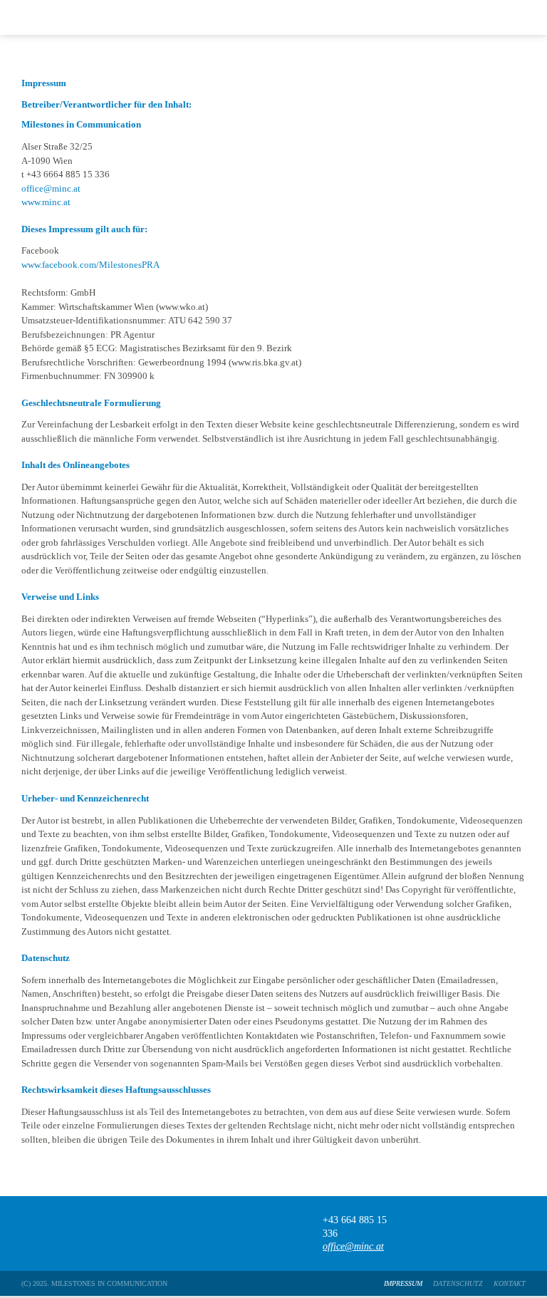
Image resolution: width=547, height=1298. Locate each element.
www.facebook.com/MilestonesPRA (90, 264)
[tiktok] (463, 1233)
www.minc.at (46, 202)
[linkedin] (519, 1233)
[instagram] (491, 1233)
